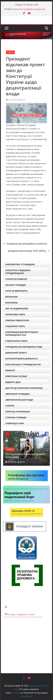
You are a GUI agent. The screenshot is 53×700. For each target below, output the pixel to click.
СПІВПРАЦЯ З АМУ (14, 423)
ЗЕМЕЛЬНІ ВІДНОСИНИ (17, 320)
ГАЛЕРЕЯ (9, 405)
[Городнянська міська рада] (26, 33)
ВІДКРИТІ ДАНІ (13, 382)
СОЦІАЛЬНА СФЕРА (15, 326)
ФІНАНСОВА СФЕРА (15, 314)
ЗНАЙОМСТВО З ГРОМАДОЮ (20, 264)
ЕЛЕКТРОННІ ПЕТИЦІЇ (16, 376)
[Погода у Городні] (5, 595)
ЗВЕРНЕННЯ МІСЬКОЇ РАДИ (19, 399)
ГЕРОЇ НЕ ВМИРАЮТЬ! (16, 291)
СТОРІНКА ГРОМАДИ (16, 417)
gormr (22, 100)
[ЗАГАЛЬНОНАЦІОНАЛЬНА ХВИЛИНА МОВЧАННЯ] (26, 432)
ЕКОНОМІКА (11, 302)
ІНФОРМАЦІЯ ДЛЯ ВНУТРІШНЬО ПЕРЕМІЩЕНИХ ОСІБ (21, 333)
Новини (10, 52)
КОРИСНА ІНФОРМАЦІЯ (17, 411)
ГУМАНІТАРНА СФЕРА (16, 341)
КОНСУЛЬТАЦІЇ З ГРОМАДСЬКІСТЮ (23, 364)
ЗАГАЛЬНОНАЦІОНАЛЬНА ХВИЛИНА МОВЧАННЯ (25, 456)
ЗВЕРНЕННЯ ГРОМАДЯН (17, 394)
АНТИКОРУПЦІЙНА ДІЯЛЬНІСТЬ (21, 358)
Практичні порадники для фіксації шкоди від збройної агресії (29, 10)
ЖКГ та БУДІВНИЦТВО (16, 308)
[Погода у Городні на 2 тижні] (19, 614)
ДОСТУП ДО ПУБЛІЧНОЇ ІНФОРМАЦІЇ (24, 388)
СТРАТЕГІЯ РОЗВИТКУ (16, 279)
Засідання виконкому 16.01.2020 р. (26, 250)
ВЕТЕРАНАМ (11, 296)
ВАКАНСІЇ (10, 370)
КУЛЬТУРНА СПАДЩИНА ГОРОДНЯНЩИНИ (17, 272)
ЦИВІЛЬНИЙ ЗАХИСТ (16, 352)
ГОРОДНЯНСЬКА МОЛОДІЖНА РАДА (23, 346)
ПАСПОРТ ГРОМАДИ (15, 285)
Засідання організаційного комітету (27, 243)
